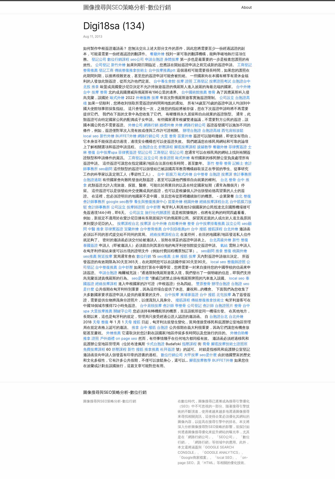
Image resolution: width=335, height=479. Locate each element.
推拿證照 (167, 157)
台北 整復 (243, 196)
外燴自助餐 (239, 333)
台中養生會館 (164, 81)
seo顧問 (105, 168)
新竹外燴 (118, 64)
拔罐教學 (204, 147)
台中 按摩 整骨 (95, 92)
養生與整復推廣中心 (150, 201)
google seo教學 (119, 201)
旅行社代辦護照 (157, 212)
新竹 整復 (240, 240)
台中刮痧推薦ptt (176, 229)
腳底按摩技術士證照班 (229, 344)
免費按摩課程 (94, 349)
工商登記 (244, 64)
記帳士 (237, 163)
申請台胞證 (154, 59)
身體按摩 (171, 59)
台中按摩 (172, 294)
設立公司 (151, 157)
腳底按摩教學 (200, 360)
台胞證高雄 (211, 130)
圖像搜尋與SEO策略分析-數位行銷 (127, 7)
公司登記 (102, 64)
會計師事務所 (94, 201)
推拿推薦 (151, 349)
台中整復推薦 (106, 267)
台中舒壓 (153, 207)
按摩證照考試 (220, 81)
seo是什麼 (140, 278)
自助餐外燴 (177, 223)
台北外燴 (231, 229)
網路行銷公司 (195, 125)
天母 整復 (100, 322)
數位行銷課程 (118, 59)
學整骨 (180, 305)
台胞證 (214, 174)
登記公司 (99, 59)
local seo (91, 136)
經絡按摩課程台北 (214, 201)
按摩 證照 (184, 81)
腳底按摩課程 (185, 147)
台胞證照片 (224, 305)
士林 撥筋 (180, 256)
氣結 (224, 245)
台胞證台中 (241, 81)
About (246, 7)
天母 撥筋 (132, 322)
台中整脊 (200, 174)
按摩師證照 (136, 207)
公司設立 (226, 97)
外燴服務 (143, 97)
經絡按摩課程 (106, 283)
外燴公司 (135, 125)
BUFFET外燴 (126, 136)
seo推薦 (90, 256)
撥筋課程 (215, 229)
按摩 (155, 97)
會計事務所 (242, 174)
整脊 (191, 223)
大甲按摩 (191, 354)
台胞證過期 (92, 179)
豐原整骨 (203, 283)
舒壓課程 (165, 147)
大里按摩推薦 (101, 311)
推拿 (135, 327)
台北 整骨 (228, 179)
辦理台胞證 (192, 130)
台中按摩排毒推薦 (210, 223)
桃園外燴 (191, 201)
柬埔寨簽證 (189, 294)
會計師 (168, 305)
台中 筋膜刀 (167, 174)
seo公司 (137, 59)
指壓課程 (189, 344)
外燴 (179, 125)
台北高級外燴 (220, 240)
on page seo (126, 338)
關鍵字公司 (122, 311)
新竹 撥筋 (135, 349)
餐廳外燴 (157, 54)
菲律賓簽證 (238, 147)
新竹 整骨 (215, 163)
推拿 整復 (223, 251)
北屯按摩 (223, 294)
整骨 (211, 92)
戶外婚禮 (107, 338)
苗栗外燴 (185, 136)
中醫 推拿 (96, 229)
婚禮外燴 (167, 125)
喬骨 (206, 344)
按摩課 (226, 174)
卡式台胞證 (155, 344)
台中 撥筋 (199, 229)
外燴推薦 (113, 333)
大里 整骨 (168, 136)
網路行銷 (151, 125)
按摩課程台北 (128, 223)
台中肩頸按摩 (151, 305)
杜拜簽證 (167, 349)
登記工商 (106, 70)
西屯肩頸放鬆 (232, 130)
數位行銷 (144, 256)
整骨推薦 (90, 70)
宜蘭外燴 (131, 229)
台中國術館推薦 (194, 92)
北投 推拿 (91, 86)
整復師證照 (236, 261)
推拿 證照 (91, 338)
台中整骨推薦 (151, 229)
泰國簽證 (90, 245)
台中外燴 (243, 86)
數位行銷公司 (172, 354)
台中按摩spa (106, 152)
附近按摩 (105, 256)
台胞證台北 (148, 147)
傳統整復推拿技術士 (131, 70)
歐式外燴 (117, 97)
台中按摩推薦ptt (162, 70)
